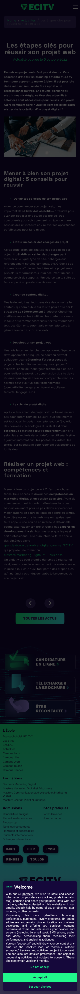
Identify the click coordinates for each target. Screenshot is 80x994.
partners (27, 894)
